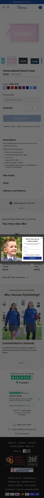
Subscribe (32, 258)
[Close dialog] (42, 238)
